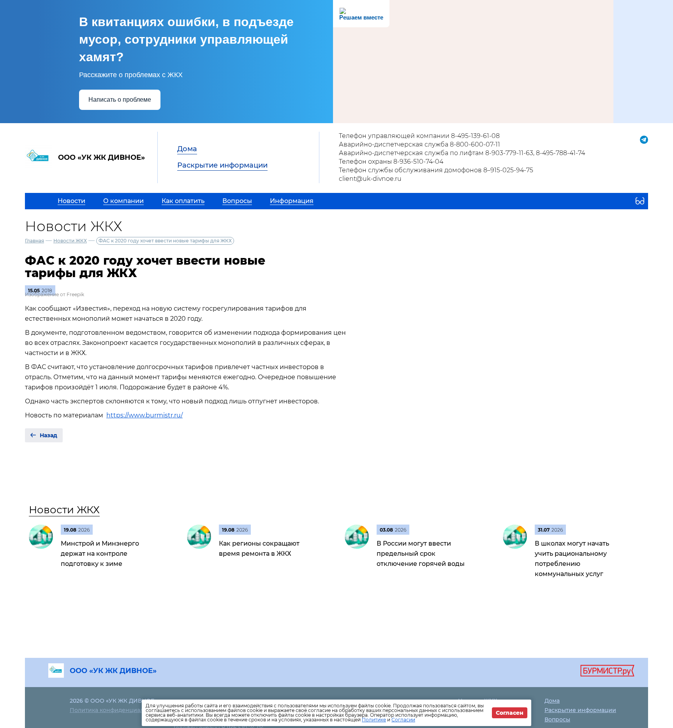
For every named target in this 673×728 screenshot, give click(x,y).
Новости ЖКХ (70, 241)
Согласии (403, 720)
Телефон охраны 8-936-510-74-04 (391, 161)
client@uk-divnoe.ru (370, 178)
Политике (374, 720)
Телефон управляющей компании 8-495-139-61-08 (419, 136)
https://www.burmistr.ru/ (144, 415)
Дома (187, 149)
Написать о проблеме (119, 99)
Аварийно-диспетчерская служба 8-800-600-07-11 (419, 144)
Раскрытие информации (222, 165)
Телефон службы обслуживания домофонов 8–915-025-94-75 (436, 170)
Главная (34, 241)
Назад (48, 435)
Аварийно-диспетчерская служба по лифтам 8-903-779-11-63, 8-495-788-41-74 (462, 153)
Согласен (509, 712)
